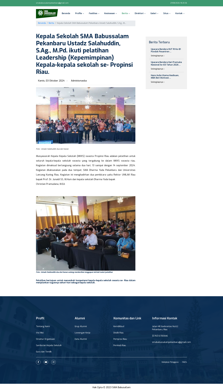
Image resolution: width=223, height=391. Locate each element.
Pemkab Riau (119, 345)
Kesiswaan (109, 13)
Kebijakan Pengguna (170, 362)
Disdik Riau (118, 332)
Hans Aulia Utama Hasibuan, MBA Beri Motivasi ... (165, 76)
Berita (125, 13)
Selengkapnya (157, 55)
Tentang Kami (43, 326)
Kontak (178, 13)
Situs (165, 13)
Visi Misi (40, 332)
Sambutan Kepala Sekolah (49, 345)
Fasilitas (93, 13)
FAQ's (184, 362)
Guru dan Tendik (44, 351)
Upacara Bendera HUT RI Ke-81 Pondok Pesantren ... (166, 50)
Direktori (139, 13)
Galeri (153, 13)
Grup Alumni (81, 326)
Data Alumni (81, 339)
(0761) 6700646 (160, 335)
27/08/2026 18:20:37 (178, 3)
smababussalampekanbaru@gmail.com (52, 3)
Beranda (66, 13)
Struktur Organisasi (45, 339)
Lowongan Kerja (82, 332)
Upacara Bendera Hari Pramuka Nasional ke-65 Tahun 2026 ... (166, 63)
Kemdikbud (118, 326)
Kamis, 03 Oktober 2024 (51, 81)
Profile (78, 13)
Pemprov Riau (120, 339)
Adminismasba (79, 81)
